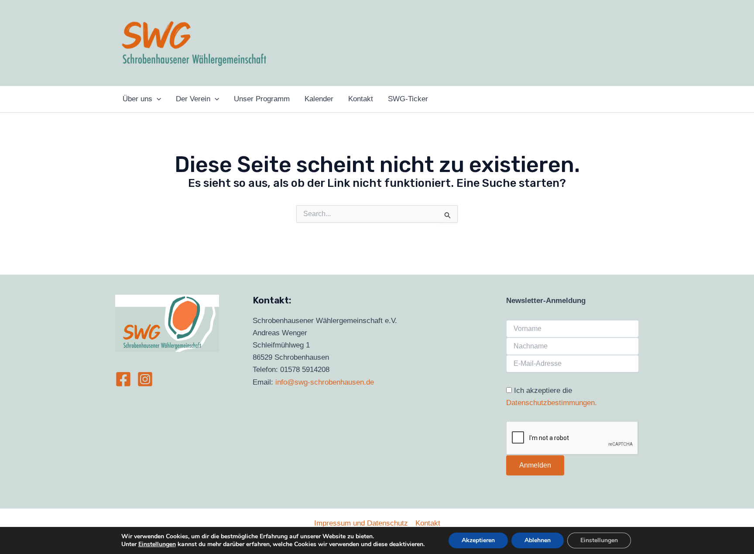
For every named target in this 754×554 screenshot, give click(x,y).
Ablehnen (537, 540)
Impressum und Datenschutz (361, 523)
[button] (156, 99)
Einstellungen (157, 544)
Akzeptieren (478, 540)
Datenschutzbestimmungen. (551, 403)
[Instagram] (145, 379)
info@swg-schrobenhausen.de (324, 382)
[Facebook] (123, 379)
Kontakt (427, 523)
